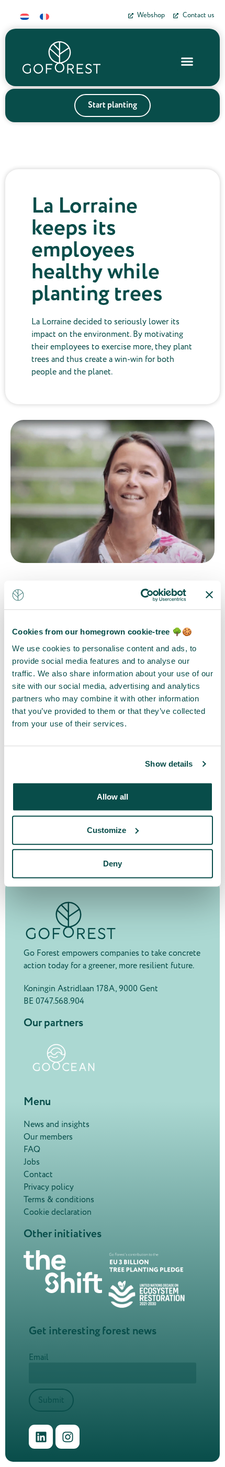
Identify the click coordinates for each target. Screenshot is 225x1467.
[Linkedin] (41, 1437)
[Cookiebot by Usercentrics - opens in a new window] (141, 595)
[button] (187, 61)
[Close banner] (209, 594)
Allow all (112, 796)
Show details (169, 763)
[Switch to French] (44, 16)
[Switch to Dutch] (25, 16)
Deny (112, 863)
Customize (106, 829)
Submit (51, 1400)
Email (39, 1357)
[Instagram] (67, 1437)
